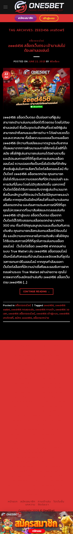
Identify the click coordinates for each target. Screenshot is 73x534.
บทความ (30, 504)
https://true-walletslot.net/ (46, 485)
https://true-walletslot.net (28, 429)
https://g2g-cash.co (50, 355)
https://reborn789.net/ (27, 415)
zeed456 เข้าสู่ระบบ (47, 313)
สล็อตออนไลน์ (36, 40)
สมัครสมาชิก (27, 501)
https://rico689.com (50, 350)
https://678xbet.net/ (23, 397)
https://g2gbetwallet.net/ (29, 457)
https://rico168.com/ (22, 406)
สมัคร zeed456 (23, 318)
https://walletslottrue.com (50, 424)
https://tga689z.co (51, 345)
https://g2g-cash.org (23, 355)
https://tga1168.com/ (23, 383)
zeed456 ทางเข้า (44, 309)
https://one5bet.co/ (22, 411)
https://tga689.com (53, 466)
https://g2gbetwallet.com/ (36, 452)
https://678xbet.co (51, 397)
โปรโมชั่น (59, 501)
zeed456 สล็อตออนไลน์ (21, 313)
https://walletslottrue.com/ (26, 480)
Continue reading (36, 291)
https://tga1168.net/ (50, 387)
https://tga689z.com (23, 345)
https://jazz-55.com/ (23, 443)
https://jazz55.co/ (17, 448)
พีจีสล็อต (54, 61)
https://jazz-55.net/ (51, 443)
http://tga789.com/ (23, 387)
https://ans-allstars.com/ (23, 401)
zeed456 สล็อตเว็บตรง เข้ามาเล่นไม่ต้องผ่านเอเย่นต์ (36, 48)
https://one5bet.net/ (51, 406)
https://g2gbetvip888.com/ (49, 448)
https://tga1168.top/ (23, 392)
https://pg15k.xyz (25, 364)
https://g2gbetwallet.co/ (23, 466)
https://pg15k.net (21, 369)
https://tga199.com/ (50, 411)
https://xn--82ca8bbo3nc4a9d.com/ (40, 459)
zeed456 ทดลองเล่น (22, 309)
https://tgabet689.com (49, 471)
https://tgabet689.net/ (21, 476)
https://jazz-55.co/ (50, 438)
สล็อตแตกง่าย (41, 318)
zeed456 (49, 305)
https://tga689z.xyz (22, 350)
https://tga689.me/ (21, 471)
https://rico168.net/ (54, 401)
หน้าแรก (13, 501)
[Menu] (5, 7)
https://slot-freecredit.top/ (46, 492)
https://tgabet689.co (52, 476)
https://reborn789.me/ (46, 420)
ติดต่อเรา (43, 504)
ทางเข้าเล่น (44, 501)
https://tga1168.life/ (50, 392)
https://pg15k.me (48, 359)
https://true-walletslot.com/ (28, 489)
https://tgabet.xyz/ (51, 383)
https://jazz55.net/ (18, 424)
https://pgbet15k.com (48, 369)
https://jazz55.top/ (23, 438)
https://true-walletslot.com (46, 434)
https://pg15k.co (49, 364)
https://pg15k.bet (24, 359)
